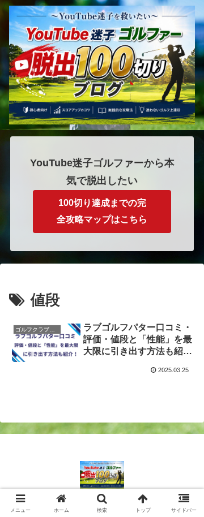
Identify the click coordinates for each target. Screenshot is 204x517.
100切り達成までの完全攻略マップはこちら (102, 211)
